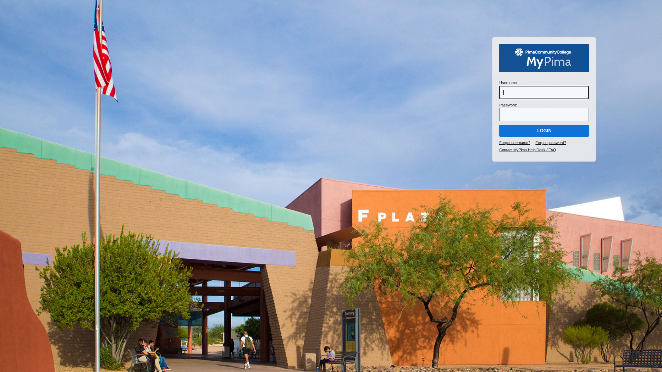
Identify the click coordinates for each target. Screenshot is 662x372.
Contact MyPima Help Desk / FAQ (527, 150)
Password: (508, 105)
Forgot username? (514, 143)
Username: (508, 83)
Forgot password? (550, 143)
